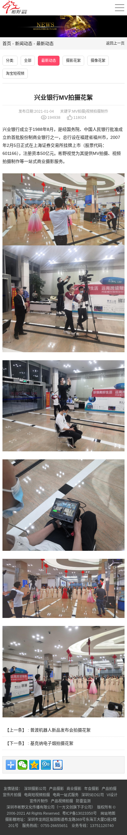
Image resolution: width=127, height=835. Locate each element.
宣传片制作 (39, 801)
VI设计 (112, 794)
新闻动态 (23, 43)
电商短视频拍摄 (37, 794)
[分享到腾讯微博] (46, 765)
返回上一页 (115, 43)
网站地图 (107, 813)
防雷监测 (83, 801)
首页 (6, 43)
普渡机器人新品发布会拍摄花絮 (60, 730)
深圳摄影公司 (35, 788)
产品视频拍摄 (62, 801)
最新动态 (45, 43)
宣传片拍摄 (12, 794)
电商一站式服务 (66, 794)
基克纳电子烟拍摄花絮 (51, 743)
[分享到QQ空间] (34, 765)
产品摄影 (56, 788)
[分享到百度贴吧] (58, 765)
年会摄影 (91, 788)
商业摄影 (45, 161)
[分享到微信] (22, 765)
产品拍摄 (109, 788)
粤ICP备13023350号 (79, 813)
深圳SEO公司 (92, 794)
